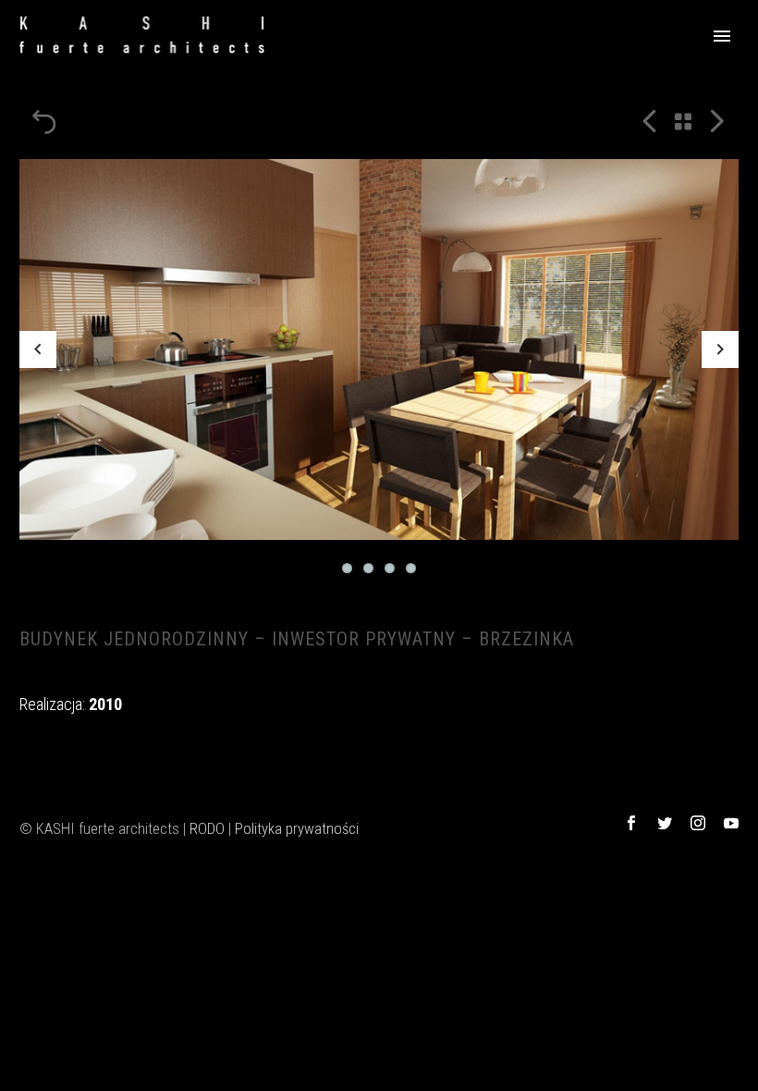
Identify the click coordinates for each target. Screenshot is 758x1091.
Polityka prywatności (297, 828)
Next (720, 349)
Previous (37, 349)
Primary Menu (722, 36)
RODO (207, 828)
